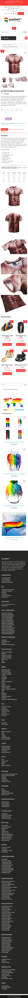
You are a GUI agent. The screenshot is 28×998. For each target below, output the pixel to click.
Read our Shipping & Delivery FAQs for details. (16, 3)
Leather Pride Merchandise (7, 629)
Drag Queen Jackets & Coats (8, 893)
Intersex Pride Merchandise (8, 620)
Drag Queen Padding (6, 927)
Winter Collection (5, 806)
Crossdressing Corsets (6, 863)
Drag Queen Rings (6, 928)
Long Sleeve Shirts (6, 711)
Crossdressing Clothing (7, 674)
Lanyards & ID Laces (6, 781)
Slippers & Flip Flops (6, 765)
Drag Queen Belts (5, 910)
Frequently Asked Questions (8, 589)
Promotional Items (6, 641)
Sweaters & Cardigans (6, 696)
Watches (3, 662)
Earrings (3, 653)
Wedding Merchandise (6, 818)
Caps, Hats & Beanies (6, 672)
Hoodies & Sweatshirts (7, 681)
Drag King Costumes (6, 944)
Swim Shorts (4, 750)
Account (24, 9)
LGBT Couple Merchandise (7, 972)
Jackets (3, 683)
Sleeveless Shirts (5, 714)
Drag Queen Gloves (6, 916)
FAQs (17, 9)
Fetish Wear (4, 678)
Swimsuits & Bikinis (6, 749)
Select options (6, 344)
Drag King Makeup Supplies (8, 947)
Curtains (3, 829)
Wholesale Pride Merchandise (8, 644)
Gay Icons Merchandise (7, 971)
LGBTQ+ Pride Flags (6, 975)
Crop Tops (4, 712)
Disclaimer (4, 592)
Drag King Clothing (19, 123)
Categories (6, 38)
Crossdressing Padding (7, 871)
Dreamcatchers (5, 831)
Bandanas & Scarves (6, 669)
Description (4, 129)
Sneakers (4, 762)
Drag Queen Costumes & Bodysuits (9, 887)
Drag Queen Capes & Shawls (8, 884)
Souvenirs (4, 642)
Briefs (3, 733)
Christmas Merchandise (7, 815)
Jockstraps (4, 736)
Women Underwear (6, 739)
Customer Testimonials (7, 591)
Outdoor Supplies (5, 791)
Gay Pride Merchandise (7, 613)
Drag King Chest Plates (7, 941)
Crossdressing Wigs (6, 872)
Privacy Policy (5, 594)
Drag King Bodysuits (6, 938)
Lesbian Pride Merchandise (7, 614)
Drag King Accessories (6, 937)
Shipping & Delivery (10, 9)
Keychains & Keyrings (6, 656)
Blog (20, 9)
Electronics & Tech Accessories (8, 969)
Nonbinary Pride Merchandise (8, 630)
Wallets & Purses (5, 794)
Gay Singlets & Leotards (7, 850)
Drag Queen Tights (6, 897)
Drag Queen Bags (5, 907)
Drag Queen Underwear (7, 899)
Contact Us (14, 11)
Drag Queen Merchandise (7, 894)
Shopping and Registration (7, 582)
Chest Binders (5, 851)
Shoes (3, 763)
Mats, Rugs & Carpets (6, 837)
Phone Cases (4, 659)
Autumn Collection (6, 802)
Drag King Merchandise (7, 949)
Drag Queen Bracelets (6, 909)
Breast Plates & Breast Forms (8, 881)
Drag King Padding (6, 950)
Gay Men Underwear (6, 731)
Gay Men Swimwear (6, 746)
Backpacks (4, 790)
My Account (20, 13)
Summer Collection (6, 804)
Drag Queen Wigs (5, 930)
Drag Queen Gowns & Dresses (8, 890)
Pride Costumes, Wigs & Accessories (10, 774)
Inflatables (4, 777)
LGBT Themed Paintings (7, 835)
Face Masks (4, 677)
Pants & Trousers (5, 687)
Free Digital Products (6, 987)
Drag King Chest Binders (7, 940)
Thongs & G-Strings (6, 737)
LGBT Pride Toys (5, 974)
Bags (3, 788)
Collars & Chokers (5, 962)
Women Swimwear (6, 747)
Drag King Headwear (6, 946)
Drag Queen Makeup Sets (7, 921)
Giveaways (4, 640)
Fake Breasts (4, 859)
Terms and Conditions (6, 595)
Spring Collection (5, 803)
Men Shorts (4, 722)
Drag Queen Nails (5, 924)
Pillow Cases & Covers (6, 838)
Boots (3, 759)
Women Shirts (5, 709)
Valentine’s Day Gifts (6, 816)
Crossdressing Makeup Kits (7, 868)
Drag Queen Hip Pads (6, 891)
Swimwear (4, 697)
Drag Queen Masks (6, 922)
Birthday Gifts (5, 813)
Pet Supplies (4, 977)
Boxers (3, 734)
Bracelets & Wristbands (7, 652)
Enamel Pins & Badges (7, 655)
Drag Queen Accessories (7, 906)
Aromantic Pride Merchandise (8, 624)
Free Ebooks (4, 988)
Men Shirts (4, 708)
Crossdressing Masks (6, 866)
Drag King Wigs (5, 952)
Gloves (3, 680)
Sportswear (4, 693)
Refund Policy (5, 597)
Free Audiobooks (5, 985)
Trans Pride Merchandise (7, 617)
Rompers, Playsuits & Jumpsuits (9, 689)
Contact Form (5, 605)
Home (3, 9)
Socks (3, 692)
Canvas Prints (5, 828)
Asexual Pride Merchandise (7, 621)
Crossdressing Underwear (7, 865)
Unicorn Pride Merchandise (7, 633)
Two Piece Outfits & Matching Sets (9, 699)
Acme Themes (17, 997)
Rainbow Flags (5, 780)
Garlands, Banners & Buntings (8, 775)
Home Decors (5, 825)
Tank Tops (4, 715)
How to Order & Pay (6, 580)
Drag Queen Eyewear (6, 915)
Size (2, 109)
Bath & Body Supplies (6, 826)
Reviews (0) (4, 131)
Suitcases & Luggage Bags (7, 793)
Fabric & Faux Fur (5, 832)
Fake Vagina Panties (6, 860)
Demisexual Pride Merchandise (8, 627)
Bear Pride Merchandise (7, 626)
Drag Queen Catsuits (6, 888)
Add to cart (8, 118)
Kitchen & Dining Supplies (7, 834)
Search (24, 32)
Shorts (3, 690)
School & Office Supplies (7, 978)
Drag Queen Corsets (6, 885)
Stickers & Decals (5, 840)
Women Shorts (5, 724)
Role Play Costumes (6, 847)
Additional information (14, 129)
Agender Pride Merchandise (8, 623)
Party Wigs (4, 778)
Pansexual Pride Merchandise (8, 632)
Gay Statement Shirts (6, 706)
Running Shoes (5, 760)
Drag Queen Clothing (6, 882)
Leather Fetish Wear (6, 959)
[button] (26, 38)
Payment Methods (6, 579)
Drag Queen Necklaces (7, 925)
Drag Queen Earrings (6, 913)
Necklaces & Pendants (6, 658)
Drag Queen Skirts (6, 896)
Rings (3, 660)
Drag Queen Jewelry (6, 919)
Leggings (4, 684)
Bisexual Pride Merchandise (8, 616)
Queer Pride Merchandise (7, 618)
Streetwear (4, 694)
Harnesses (4, 960)
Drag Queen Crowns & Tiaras (8, 912)
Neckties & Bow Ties (6, 686)
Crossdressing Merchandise (8, 869)
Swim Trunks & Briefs (6, 752)
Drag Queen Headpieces (7, 918)
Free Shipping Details (6, 577)
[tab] (4, 129)
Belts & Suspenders (6, 671)
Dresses (3, 675)
